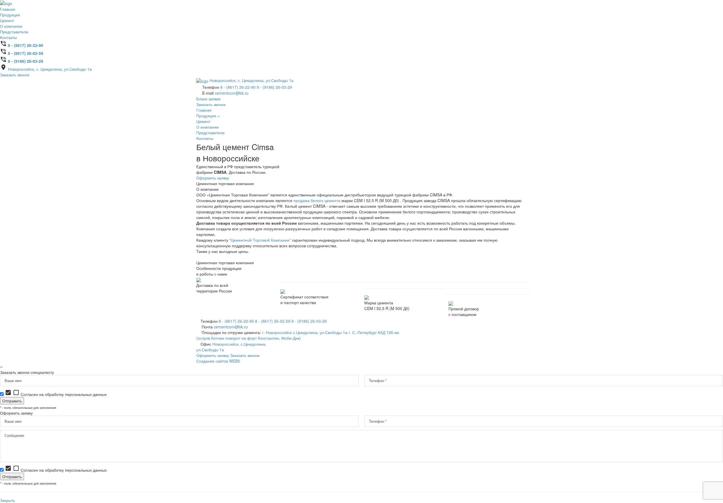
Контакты (8, 37)
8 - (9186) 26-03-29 (25, 61)
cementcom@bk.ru (232, 93)
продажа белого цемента (316, 200)
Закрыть (7, 500)
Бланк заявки (208, 98)
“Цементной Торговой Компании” (260, 240)
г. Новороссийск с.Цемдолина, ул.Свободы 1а (304, 332)
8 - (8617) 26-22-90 (25, 45)
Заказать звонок (14, 74)
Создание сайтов (218, 361)
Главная (7, 9)
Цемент (7, 20)
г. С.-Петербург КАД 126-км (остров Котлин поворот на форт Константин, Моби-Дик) (297, 335)
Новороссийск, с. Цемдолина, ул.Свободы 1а (50, 69)
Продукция (10, 15)
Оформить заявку (212, 178)
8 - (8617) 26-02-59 (25, 53)
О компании (11, 26)
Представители (14, 31)
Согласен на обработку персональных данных (56, 394)
